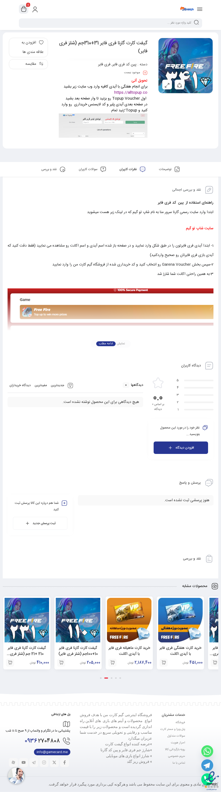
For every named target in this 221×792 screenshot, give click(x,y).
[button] (120, 678)
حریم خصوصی (176, 756)
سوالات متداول (176, 736)
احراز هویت (178, 742)
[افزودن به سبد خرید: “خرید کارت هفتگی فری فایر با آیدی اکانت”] (164, 663)
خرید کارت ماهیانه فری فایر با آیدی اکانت (129, 651)
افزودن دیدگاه (184, 447)
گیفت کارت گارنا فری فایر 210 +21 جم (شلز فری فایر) (27, 654)
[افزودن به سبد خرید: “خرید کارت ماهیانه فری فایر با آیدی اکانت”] (112, 663)
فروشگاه (180, 722)
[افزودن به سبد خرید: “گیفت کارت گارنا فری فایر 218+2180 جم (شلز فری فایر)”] (215, 663)
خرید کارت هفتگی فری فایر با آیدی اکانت (180, 651)
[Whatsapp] (207, 751)
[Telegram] (207, 765)
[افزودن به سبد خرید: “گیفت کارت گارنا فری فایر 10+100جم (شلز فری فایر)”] (61, 663)
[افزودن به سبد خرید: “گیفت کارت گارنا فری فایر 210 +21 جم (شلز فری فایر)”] (10, 663)
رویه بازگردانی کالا (175, 749)
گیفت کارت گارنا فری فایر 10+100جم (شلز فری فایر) (78, 651)
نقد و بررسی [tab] (49, 169)
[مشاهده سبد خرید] (23, 9)
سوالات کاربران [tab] (88, 169)
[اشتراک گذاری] (179, 84)
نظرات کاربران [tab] (128, 169)
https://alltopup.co (130, 92)
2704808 (42, 741)
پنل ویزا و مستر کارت (172, 729)
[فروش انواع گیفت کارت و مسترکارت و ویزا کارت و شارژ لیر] (187, 9)
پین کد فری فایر (124, 64)
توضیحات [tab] (165, 169)
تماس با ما (178, 763)
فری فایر (104, 64)
